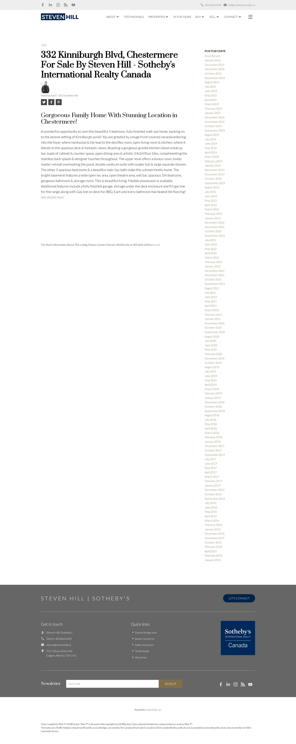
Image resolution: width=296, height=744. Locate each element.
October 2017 (213, 450)
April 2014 (211, 551)
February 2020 (213, 353)
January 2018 (213, 441)
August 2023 (212, 187)
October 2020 (213, 327)
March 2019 (212, 389)
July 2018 (210, 419)
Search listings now (146, 632)
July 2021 (210, 292)
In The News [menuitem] (182, 16)
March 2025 (212, 104)
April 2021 (211, 305)
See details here (52, 197)
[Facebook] (43, 5)
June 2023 (211, 196)
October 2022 (213, 231)
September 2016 (215, 498)
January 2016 (213, 529)
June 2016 (211, 507)
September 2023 (215, 183)
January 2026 (213, 60)
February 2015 (213, 546)
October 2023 (213, 178)
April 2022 (211, 253)
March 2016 (212, 520)
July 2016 (210, 502)
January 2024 (213, 165)
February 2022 (213, 262)
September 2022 (215, 235)
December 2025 (214, 64)
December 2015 (214, 533)
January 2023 (213, 218)
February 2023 (213, 213)
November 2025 (214, 69)
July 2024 (210, 139)
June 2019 (211, 375)
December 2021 (214, 270)
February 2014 (213, 555)
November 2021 (214, 275)
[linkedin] (229, 685)
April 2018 (211, 428)
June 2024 (211, 143)
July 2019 (210, 371)
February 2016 (213, 524)
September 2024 (215, 130)
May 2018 (211, 424)
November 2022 (214, 226)
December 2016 (214, 489)
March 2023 (212, 209)
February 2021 (213, 314)
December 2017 (214, 445)
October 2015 (213, 542)
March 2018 (212, 432)
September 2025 (215, 77)
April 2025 (211, 99)
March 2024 (212, 156)
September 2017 (215, 454)
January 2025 (213, 112)
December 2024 (214, 117)
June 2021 (211, 296)
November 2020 (214, 323)
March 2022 (212, 257)
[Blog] (65, 5)
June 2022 (211, 244)
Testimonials (142, 651)
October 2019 (213, 362)
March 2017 (212, 476)
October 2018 (213, 406)
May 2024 (211, 147)
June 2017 (211, 463)
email (157, 244)
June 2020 (211, 345)
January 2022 (213, 266)
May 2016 (211, 511)
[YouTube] (73, 5)
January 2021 (213, 318)
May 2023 (211, 200)
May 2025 (211, 95)
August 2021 (212, 288)
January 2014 (213, 559)
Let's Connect (239, 598)
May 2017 (211, 467)
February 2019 (213, 393)
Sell (212, 16)
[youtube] (251, 685)
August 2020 (212, 336)
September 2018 (215, 410)
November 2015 (214, 538)
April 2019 (211, 384)
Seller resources (144, 644)
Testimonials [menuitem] (134, 16)
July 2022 (210, 240)
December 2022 (214, 222)
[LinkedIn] (50, 5)
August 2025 (212, 82)
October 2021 (213, 279)
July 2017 (210, 459)
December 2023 (214, 169)
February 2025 (213, 108)
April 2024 (211, 152)
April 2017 (211, 472)
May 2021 (211, 301)
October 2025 (213, 73)
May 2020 (211, 349)
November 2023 (214, 174)
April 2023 (211, 205)
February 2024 (213, 161)
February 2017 (213, 481)
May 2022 (211, 248)
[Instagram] (58, 5)
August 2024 (212, 134)
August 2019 (212, 367)
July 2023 (210, 191)
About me (140, 657)
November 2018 (214, 402)
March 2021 (212, 310)
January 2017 (213, 485)
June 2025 (211, 90)
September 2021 (215, 283)
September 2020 (215, 332)
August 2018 (212, 415)
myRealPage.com (153, 709)
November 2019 (214, 358)
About (111, 16)
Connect (231, 16)
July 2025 (210, 86)
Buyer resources (145, 638)
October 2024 (213, 126)
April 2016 (211, 516)
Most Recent (212, 56)
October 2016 (213, 494)
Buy (198, 16)
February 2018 (213, 437)
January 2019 (213, 397)
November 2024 (214, 121)
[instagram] (237, 685)
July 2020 (210, 340)
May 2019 (211, 380)
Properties (156, 16)
